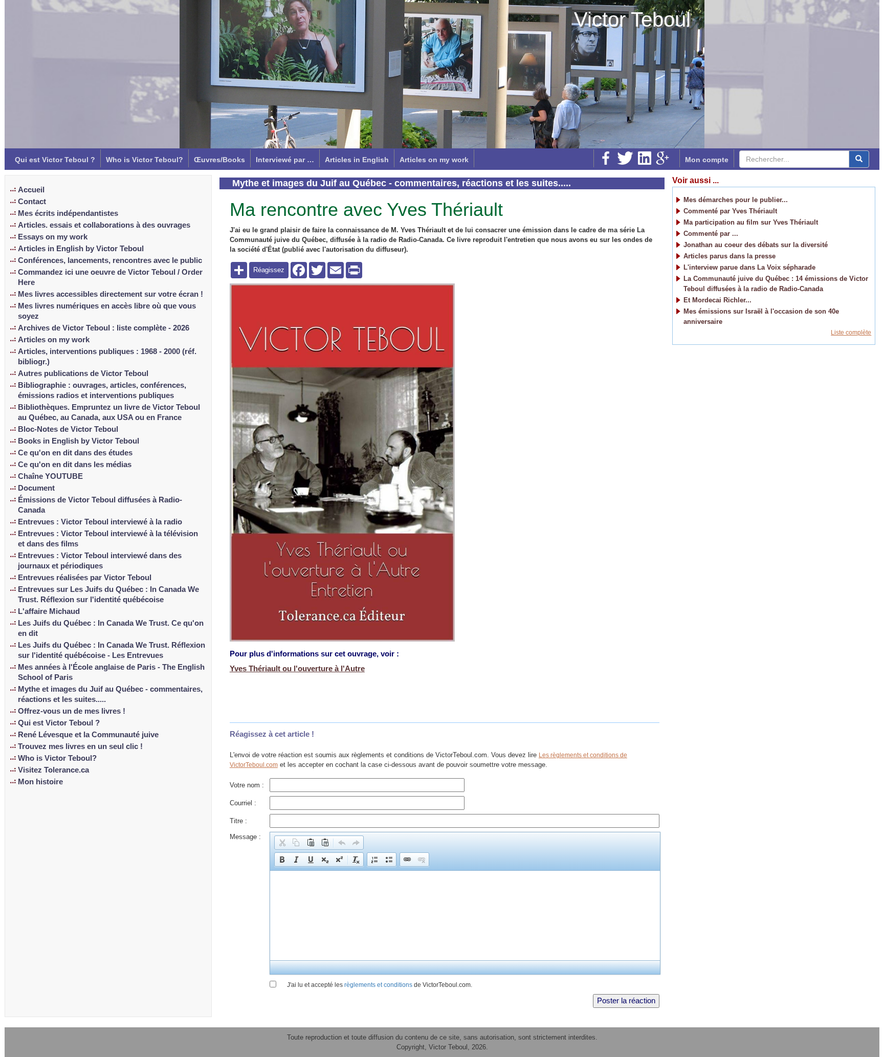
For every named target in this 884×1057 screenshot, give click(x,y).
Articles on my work (434, 160)
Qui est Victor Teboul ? (55, 160)
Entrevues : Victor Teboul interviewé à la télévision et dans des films (108, 539)
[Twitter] (625, 158)
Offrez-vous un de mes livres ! (71, 711)
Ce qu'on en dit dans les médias (74, 464)
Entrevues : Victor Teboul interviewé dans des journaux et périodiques (100, 561)
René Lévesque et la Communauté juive (88, 735)
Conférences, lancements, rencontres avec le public (110, 260)
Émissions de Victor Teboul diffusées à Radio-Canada (100, 505)
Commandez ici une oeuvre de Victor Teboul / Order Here (110, 277)
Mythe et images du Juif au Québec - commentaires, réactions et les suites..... (110, 694)
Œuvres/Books (219, 160)
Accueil (31, 190)
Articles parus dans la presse (729, 256)
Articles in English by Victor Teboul (81, 249)
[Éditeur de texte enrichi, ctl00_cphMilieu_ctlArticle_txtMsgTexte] (464, 915)
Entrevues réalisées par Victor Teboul (84, 578)
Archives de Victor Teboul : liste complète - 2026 (103, 328)
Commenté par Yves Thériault (730, 211)
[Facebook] (605, 158)
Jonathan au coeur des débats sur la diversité (755, 245)
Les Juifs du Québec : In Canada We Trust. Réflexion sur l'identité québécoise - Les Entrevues (111, 650)
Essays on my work (52, 237)
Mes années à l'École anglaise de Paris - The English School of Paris (111, 672)
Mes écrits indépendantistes (68, 213)
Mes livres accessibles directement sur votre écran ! (110, 294)
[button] (282, 842)
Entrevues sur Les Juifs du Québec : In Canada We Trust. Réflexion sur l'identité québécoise (108, 594)
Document (36, 488)
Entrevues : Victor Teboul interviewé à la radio (100, 522)
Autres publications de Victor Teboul (83, 373)
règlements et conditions (378, 984)
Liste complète (851, 332)
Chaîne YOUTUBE (50, 476)
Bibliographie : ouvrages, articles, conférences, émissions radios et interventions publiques (102, 390)
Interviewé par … (285, 160)
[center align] (859, 159)
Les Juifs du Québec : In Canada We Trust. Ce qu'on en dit (111, 628)
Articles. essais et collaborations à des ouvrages (104, 225)
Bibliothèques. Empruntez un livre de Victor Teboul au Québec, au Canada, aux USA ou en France (109, 412)
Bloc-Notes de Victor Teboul (68, 429)
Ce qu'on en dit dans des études (75, 453)
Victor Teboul (632, 19)
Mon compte (706, 160)
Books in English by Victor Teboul (78, 441)
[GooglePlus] (662, 158)
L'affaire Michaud (49, 611)
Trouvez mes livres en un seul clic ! (80, 746)
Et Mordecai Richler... (717, 300)
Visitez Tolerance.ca (53, 770)
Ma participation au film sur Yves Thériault (750, 222)
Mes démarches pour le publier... (735, 200)
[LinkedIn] (644, 158)
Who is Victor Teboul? (144, 160)
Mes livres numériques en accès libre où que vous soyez (107, 311)
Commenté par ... (710, 233)
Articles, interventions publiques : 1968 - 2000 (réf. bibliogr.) (107, 356)
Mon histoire (40, 782)
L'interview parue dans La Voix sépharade (749, 267)
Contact (32, 201)
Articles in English (357, 160)
